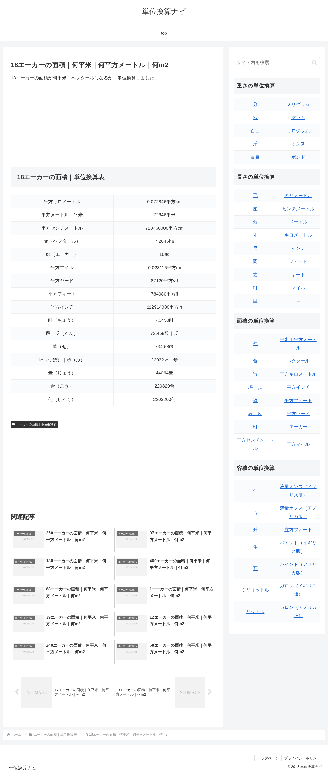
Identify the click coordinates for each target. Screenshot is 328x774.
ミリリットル (255, 590)
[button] (314, 63)
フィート (298, 261)
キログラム (298, 130)
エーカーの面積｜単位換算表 (36, 424)
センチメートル (298, 208)
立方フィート (298, 529)
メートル (298, 222)
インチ (298, 248)
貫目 (255, 157)
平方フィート (298, 400)
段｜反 (255, 413)
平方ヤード (298, 413)
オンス (298, 143)
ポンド (298, 157)
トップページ (268, 758)
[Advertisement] (62, 124)
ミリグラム (298, 104)
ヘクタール (298, 360)
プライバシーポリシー (302, 758)
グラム (298, 117)
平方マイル (298, 444)
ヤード (298, 274)
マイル (298, 287)
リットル (255, 611)
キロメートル (298, 235)
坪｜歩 (255, 387)
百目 (255, 130)
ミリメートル (298, 195)
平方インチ (298, 387)
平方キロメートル (298, 374)
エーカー (298, 426)
